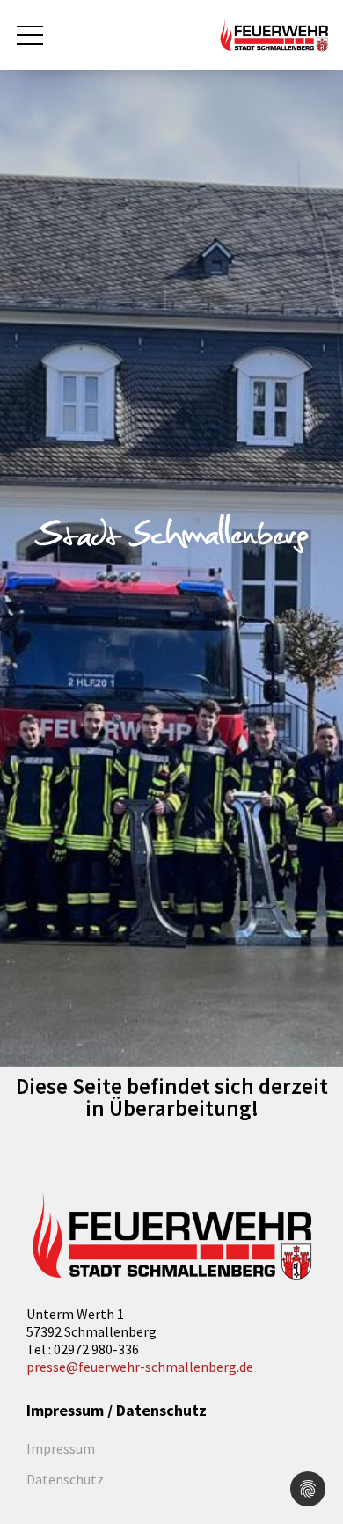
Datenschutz (65, 1479)
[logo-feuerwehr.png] (171, 1237)
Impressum (60, 1448)
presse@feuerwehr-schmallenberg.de (139, 1366)
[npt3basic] (274, 33)
